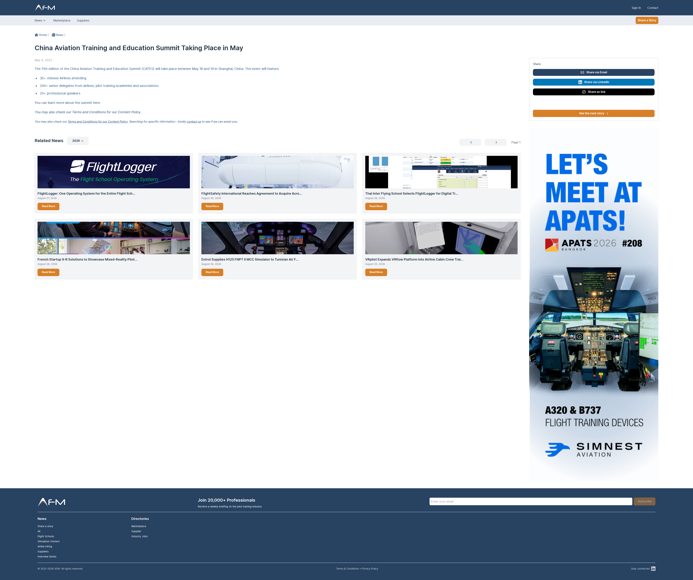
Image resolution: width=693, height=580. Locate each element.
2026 (76, 140)
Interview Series (47, 556)
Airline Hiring (45, 546)
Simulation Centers (49, 541)
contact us (194, 121)
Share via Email (596, 72)
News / (60, 35)
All (39, 531)
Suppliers (83, 20)
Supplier (136, 531)
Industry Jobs (139, 536)
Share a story (45, 526)
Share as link (596, 91)
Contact (652, 8)
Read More (48, 206)
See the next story (591, 113)
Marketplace (61, 20)
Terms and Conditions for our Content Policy (97, 121)
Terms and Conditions (89, 112)
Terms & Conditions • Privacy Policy (357, 568)
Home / (44, 35)
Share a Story (647, 20)
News (38, 20)
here (96, 103)
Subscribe (645, 501)
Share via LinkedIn (596, 82)
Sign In (636, 8)
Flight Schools (46, 536)
